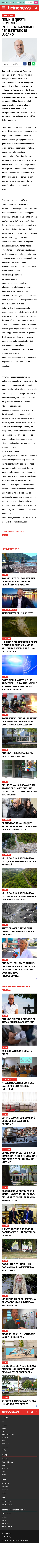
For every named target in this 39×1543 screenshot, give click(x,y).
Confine (4, 1450)
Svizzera (4, 1425)
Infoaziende (5, 1444)
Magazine (5, 1437)
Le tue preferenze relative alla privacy (15, 1540)
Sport (3, 1431)
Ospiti (4, 535)
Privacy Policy (6, 1533)
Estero (4, 1428)
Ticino (3, 1422)
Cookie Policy (6, 1536)
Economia (5, 1447)
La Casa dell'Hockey (8, 1434)
